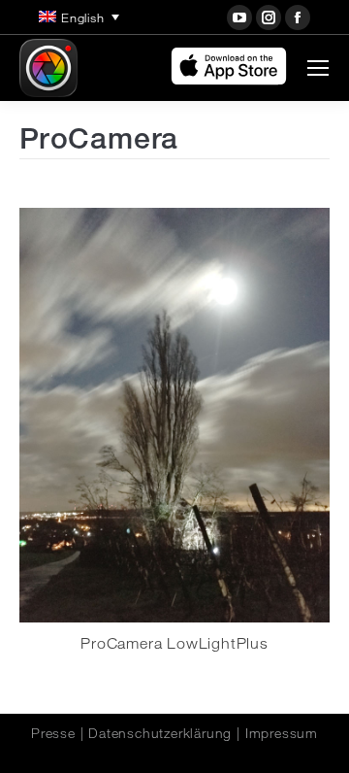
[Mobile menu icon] (318, 68)
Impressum (281, 733)
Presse (53, 733)
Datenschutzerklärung (160, 733)
